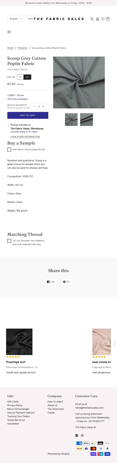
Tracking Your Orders (18, 416)
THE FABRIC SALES (17, 69)
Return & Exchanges (18, 408)
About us (52, 405)
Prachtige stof (15, 362)
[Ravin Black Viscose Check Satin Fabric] (19, 342)
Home (10, 48)
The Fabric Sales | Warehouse (27, 128)
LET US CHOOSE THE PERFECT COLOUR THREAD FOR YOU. (29, 243)
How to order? (55, 401)
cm (27, 77)
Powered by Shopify (58, 453)
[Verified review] (36, 367)
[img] (92, 19)
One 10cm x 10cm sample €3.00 (29, 149)
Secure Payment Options (20, 412)
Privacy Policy (14, 405)
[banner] (58, 18)
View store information (25, 137)
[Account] (97, 19)
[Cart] (108, 19)
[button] (114, 343)
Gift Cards (12, 401)
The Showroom (56, 408)
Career (51, 412)
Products (22, 48)
